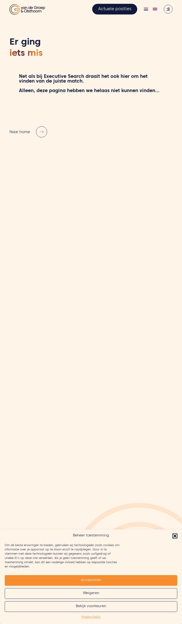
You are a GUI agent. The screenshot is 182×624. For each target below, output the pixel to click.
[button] (175, 536)
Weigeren (91, 593)
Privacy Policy (91, 617)
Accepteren (91, 580)
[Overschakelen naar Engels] (154, 9)
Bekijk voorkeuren (91, 606)
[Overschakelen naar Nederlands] (145, 9)
